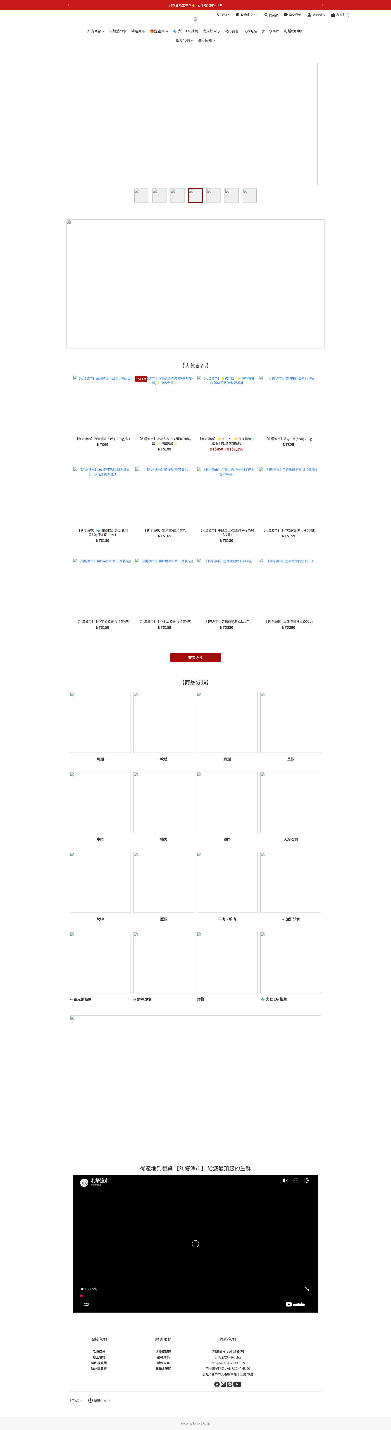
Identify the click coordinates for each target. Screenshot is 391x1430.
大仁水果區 (271, 31)
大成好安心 (211, 31)
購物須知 (205, 40)
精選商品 (138, 31)
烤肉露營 (232, 31)
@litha (236, 1357)
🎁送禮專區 (159, 31)
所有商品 (94, 31)
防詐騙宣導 (99, 1368)
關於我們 (183, 40)
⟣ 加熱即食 (118, 31)
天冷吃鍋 (250, 31)
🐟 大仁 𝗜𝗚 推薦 (185, 31)
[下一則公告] (322, 5)
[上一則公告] (69, 5)
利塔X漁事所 (294, 31)
